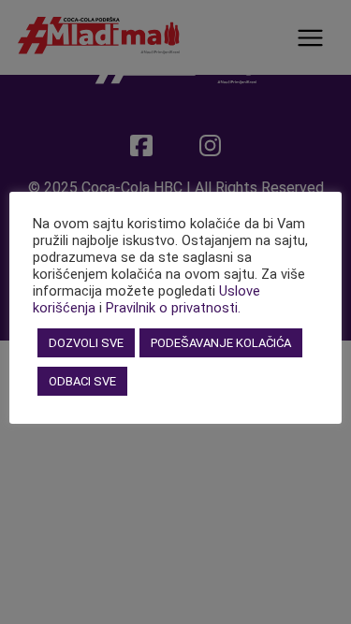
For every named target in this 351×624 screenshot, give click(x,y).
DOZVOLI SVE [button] (86, 343)
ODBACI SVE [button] (82, 381)
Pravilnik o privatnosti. (173, 307)
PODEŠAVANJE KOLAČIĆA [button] (221, 343)
